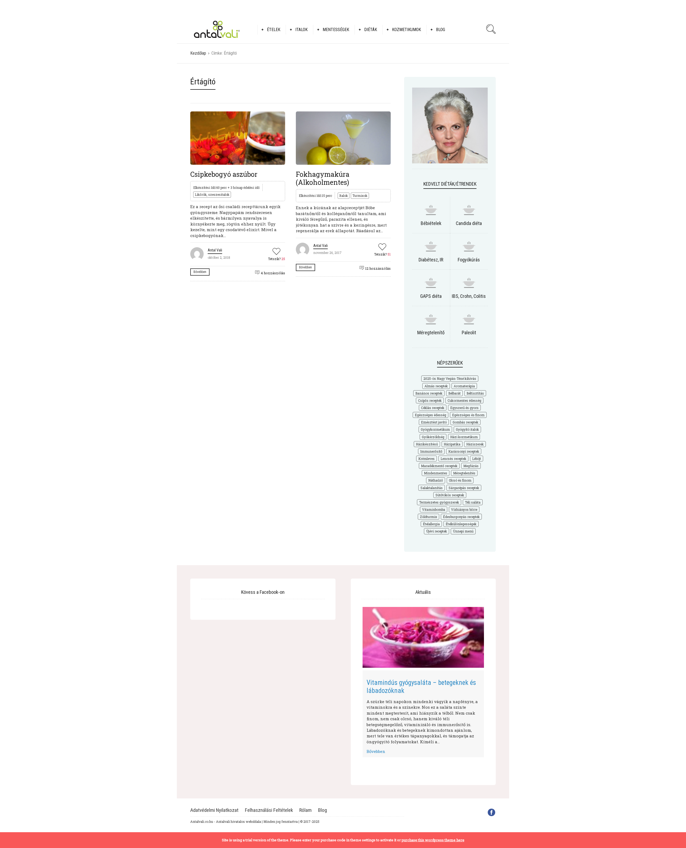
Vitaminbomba (433, 509)
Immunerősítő (431, 451)
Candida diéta (469, 223)
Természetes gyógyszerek (439, 502)
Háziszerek (475, 444)
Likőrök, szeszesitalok (212, 194)
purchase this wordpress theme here (433, 840)
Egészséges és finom (468, 415)
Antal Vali (215, 250)
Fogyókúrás (469, 259)
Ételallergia (431, 524)
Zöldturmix (428, 517)
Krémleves (426, 458)
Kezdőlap (198, 53)
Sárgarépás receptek (464, 488)
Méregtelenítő (431, 332)
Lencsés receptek (453, 458)
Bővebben (199, 272)
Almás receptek (436, 386)
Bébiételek (431, 223)
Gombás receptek (465, 422)
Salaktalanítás (431, 488)
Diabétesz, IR (431, 259)
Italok (301, 29)
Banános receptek (428, 393)
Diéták (370, 29)
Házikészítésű (427, 444)
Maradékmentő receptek (439, 466)
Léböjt (476, 458)
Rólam (305, 810)
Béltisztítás (475, 393)
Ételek (273, 29)
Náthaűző (435, 480)
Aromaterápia (464, 386)
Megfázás (471, 466)
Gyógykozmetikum (435, 429)
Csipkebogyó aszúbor (224, 174)
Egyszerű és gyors (464, 408)
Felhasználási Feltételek (269, 810)
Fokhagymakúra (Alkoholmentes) (322, 178)
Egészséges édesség (430, 415)
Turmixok (359, 195)
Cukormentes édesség (464, 400)
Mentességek (336, 29)
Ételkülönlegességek (461, 524)
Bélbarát (454, 393)
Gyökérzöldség (433, 437)
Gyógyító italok (467, 429)
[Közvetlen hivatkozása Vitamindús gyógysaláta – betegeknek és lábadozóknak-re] (423, 637)
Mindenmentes (435, 473)
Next (492, 680)
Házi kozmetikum (464, 437)
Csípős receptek (430, 400)
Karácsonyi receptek (463, 451)
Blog (440, 29)
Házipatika (452, 444)
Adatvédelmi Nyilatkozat (214, 810)
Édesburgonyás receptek (461, 517)
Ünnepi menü (463, 531)
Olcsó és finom (460, 480)
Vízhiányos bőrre (464, 509)
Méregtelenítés (464, 473)
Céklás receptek (432, 408)
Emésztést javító (434, 422)
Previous (354, 680)
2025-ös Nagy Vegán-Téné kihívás (449, 378)
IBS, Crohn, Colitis (469, 296)
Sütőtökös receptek (449, 495)
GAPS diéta (431, 296)
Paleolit (469, 332)
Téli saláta (472, 502)
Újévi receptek (436, 531)
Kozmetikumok (406, 29)
